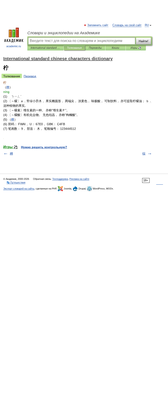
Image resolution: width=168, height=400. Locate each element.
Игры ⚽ (136, 47)
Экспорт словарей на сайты (18, 188)
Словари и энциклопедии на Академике (63, 33)
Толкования (74, 47)
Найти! (143, 41)
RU (147, 25)
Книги (115, 47)
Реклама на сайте (79, 179)
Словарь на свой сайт (127, 25)
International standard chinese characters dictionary (45, 47)
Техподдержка (60, 179)
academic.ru (13, 46)
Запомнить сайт (98, 25)
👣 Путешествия (16, 182)
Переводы (95, 47)
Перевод (30, 76)
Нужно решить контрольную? (44, 147)
